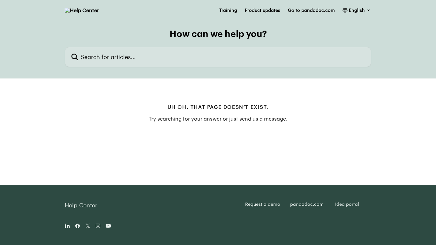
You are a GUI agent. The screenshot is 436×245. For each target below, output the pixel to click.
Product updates (262, 10)
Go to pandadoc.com (311, 10)
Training (228, 10)
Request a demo (262, 204)
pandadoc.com (307, 204)
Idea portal (347, 204)
